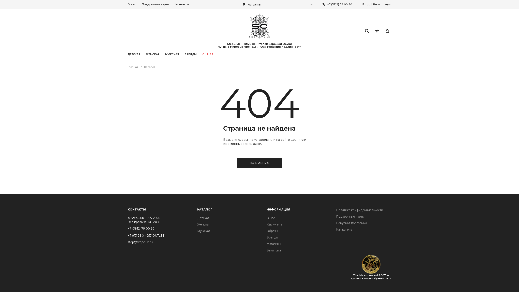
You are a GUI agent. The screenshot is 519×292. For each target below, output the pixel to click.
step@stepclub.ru (140, 242)
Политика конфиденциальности (359, 210)
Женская (153, 54)
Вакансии (274, 250)
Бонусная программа (351, 223)
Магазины (274, 244)
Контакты (182, 4)
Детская (134, 54)
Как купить (274, 224)
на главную (259, 162)
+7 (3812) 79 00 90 (339, 4)
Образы (272, 231)
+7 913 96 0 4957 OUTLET (146, 235)
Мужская (172, 54)
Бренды (272, 237)
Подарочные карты (155, 4)
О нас (132, 4)
